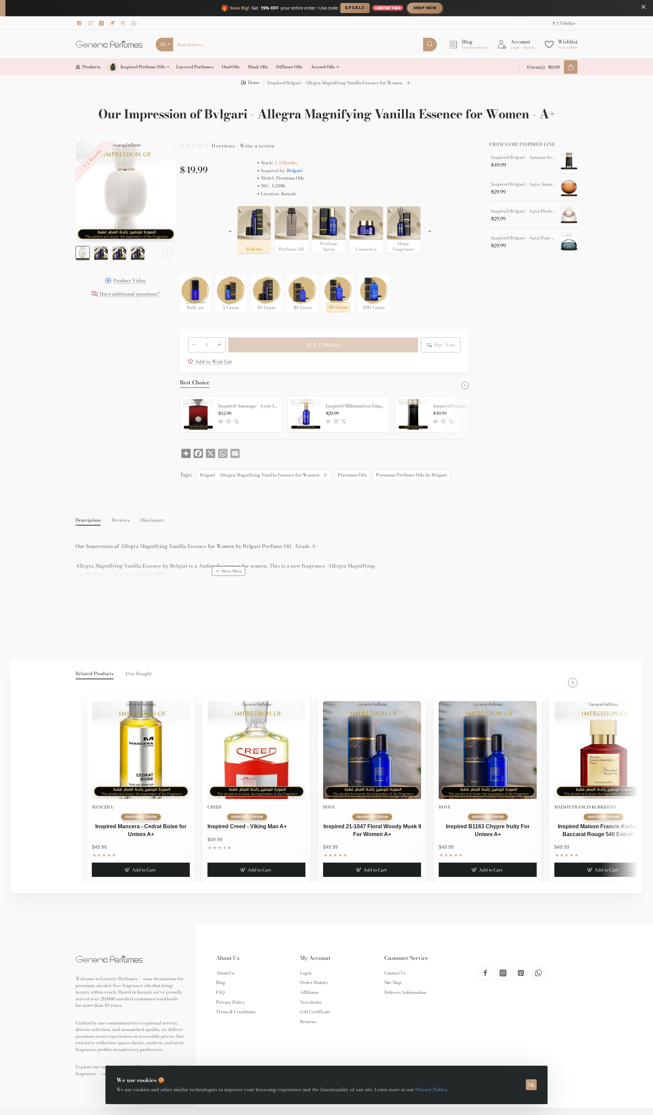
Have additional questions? (130, 294)
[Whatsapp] (135, 23)
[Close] (643, 7)
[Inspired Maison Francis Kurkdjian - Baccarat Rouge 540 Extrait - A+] (603, 750)
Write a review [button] (257, 146)
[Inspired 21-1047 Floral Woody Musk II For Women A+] (372, 750)
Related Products (95, 673)
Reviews (121, 520)
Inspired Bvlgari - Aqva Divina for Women (523, 211)
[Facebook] (81, 23)
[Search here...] (430, 44)
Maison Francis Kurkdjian (585, 807)
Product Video (129, 281)
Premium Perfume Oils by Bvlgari (411, 474)
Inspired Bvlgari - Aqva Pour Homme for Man (523, 238)
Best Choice (195, 382)
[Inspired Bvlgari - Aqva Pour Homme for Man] (568, 241)
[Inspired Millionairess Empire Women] (305, 414)
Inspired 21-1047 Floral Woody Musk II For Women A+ (372, 830)
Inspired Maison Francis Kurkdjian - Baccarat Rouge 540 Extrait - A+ (603, 830)
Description (88, 520)
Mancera (102, 807)
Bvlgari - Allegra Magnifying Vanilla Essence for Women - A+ (264, 474)
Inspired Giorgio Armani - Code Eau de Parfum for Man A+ (462, 406)
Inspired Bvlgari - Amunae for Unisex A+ (523, 157)
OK (531, 1085)
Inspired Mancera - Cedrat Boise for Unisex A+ (140, 830)
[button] (83, 253)
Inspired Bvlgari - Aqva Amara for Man (523, 184)
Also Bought (138, 673)
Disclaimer (152, 520)
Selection (191, 213)
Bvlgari (294, 170)
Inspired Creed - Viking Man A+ (247, 826)
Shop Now (425, 7)
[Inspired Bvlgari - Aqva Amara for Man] (568, 188)
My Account (315, 958)
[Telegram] (113, 23)
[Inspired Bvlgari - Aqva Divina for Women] (568, 214)
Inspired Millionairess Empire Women (355, 406)
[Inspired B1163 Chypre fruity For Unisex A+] (488, 750)
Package (191, 264)
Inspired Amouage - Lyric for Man (247, 406)
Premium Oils (352, 474)
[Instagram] (102, 23)
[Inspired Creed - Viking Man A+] (256, 750)
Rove (329, 807)
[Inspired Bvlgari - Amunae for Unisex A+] (568, 161)
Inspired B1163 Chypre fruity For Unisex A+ (488, 830)
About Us (227, 958)
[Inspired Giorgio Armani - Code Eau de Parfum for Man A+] (413, 414)
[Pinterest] (124, 23)
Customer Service (406, 958)
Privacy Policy (431, 1089)
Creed (214, 807)
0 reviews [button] (223, 146)
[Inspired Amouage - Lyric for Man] (198, 414)
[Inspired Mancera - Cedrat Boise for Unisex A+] (141, 750)
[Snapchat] (91, 23)
